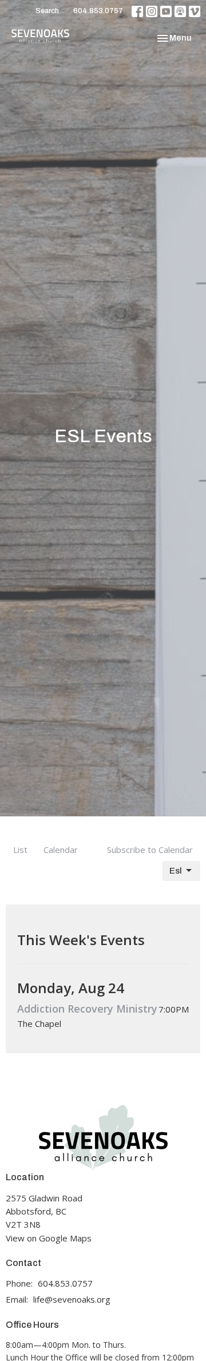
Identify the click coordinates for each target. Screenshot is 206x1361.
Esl (175, 870)
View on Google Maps (49, 1238)
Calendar (60, 849)
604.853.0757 (98, 11)
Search (47, 11)
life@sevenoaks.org (71, 1299)
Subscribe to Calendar (150, 849)
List (20, 849)
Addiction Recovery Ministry (87, 1008)
